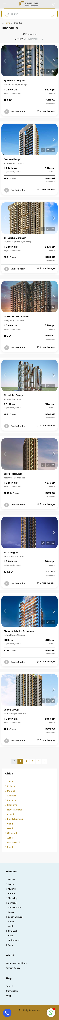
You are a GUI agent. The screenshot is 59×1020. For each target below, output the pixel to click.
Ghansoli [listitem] (12, 833)
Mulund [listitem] (11, 790)
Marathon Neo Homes (16, 316)
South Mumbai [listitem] (15, 819)
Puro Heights (11, 552)
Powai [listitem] (10, 814)
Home (7, 23)
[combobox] (33, 39)
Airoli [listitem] (10, 837)
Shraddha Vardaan (15, 238)
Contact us (12, 991)
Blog (8, 995)
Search (9, 986)
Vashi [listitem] (10, 823)
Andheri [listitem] (11, 795)
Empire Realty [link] (18, 111)
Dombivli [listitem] (12, 805)
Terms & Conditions (16, 963)
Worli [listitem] (10, 828)
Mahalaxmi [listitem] (13, 842)
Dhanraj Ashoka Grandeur (19, 631)
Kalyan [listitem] (11, 786)
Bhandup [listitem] (12, 800)
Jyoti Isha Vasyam (14, 80)
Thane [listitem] (10, 781)
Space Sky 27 (11, 709)
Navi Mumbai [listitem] (14, 809)
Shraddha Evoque (14, 395)
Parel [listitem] (10, 847)
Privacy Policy (13, 968)
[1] (51, 1012)
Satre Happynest (13, 473)
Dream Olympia (13, 159)
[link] (29, 61)
